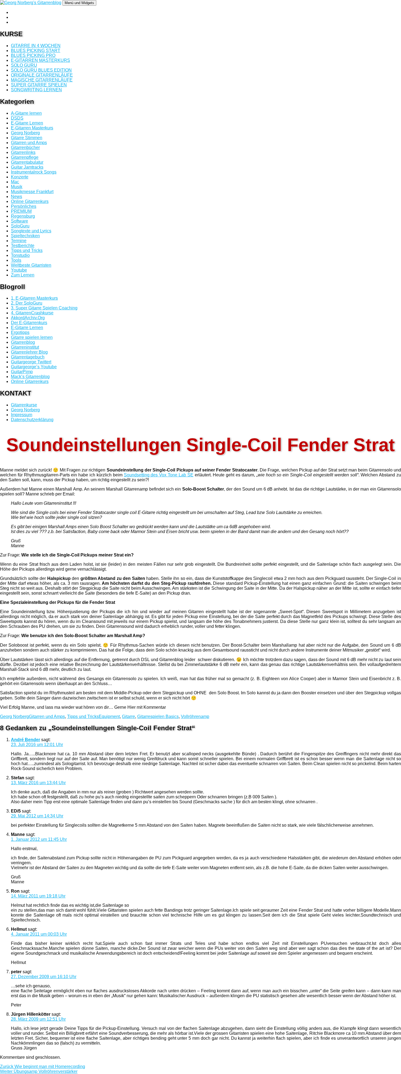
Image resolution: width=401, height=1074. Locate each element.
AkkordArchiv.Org (28, 317)
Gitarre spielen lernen (32, 337)
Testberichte (22, 245)
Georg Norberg (25, 132)
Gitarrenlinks (23, 152)
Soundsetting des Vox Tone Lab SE (158, 475)
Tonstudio (20, 255)
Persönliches (23, 206)
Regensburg (23, 216)
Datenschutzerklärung (32, 419)
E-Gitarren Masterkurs (32, 128)
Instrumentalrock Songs (33, 172)
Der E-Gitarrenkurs (29, 322)
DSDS (17, 118)
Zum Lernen (22, 275)
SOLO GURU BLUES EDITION (41, 70)
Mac (15, 181)
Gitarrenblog (23, 342)
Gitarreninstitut (25, 347)
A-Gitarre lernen (26, 113)
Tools (16, 260)
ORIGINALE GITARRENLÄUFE (42, 75)
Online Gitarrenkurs (30, 201)
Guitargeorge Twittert (31, 362)
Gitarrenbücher (25, 147)
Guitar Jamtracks (27, 167)
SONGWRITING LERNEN (36, 89)
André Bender (25, 739)
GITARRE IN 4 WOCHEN (36, 45)
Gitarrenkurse (24, 405)
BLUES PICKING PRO (33, 55)
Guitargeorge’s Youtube (34, 366)
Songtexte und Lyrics (31, 231)
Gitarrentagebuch (27, 357)
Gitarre (128, 716)
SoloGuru (20, 226)
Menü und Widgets (79, 3)
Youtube (19, 270)
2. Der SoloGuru (26, 303)
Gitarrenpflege (24, 157)
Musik (16, 186)
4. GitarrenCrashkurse (32, 313)
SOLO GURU (24, 65)
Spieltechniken (25, 235)
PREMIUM (21, 211)
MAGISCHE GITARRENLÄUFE (42, 80)
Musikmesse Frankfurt (32, 191)
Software (19, 221)
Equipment (109, 716)
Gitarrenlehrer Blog (29, 352)
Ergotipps (20, 332)
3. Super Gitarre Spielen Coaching (44, 308)
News (16, 196)
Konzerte (19, 177)
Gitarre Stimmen (26, 137)
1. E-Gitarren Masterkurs (34, 298)
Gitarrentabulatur (27, 162)
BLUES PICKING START (35, 50)
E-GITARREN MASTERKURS (40, 60)
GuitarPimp (22, 371)
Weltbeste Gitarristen (31, 265)
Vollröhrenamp (195, 716)
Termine (18, 240)
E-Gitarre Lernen (27, 123)
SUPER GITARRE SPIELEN (39, 85)
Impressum (21, 414)
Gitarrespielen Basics (158, 716)
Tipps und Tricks (27, 250)
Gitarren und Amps (29, 142)
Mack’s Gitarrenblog (30, 376)
